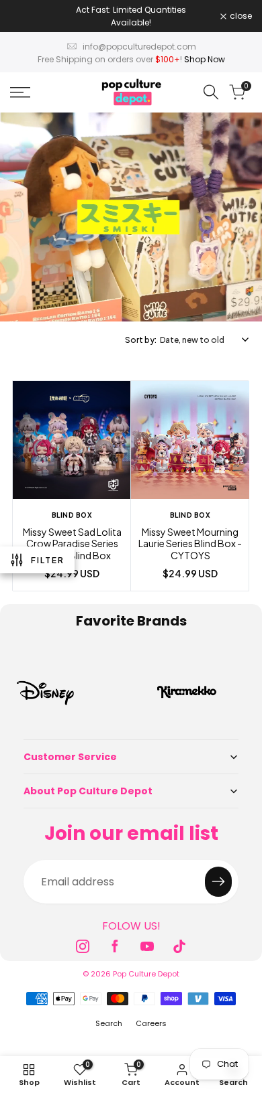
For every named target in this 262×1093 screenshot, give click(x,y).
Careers (151, 1023)
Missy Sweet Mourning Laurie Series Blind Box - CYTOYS (190, 543)
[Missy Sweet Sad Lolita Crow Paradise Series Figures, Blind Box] (72, 441)
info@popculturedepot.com (139, 46)
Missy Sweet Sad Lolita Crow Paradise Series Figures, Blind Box (72, 543)
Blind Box (72, 515)
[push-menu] (20, 92)
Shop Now (204, 59)
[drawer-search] (211, 92)
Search (108, 1023)
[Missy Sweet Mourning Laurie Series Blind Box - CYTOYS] (190, 441)
